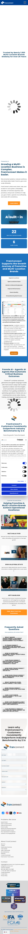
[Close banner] (25, 439)
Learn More (14, 353)
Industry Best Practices (6, 847)
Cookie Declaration (5, 872)
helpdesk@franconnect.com (8, 864)
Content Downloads (5, 855)
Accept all (14, 485)
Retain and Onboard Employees (8, 828)
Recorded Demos (5, 852)
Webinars (3, 853)
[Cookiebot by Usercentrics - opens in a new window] (17, 440)
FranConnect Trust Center (7, 856)
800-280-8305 (4, 869)
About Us (3, 844)
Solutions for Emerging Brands (8, 833)
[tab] (14, 278)
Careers (3, 845)
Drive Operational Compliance (8, 831)
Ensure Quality (4, 827)
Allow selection (14, 489)
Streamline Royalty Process (7, 830)
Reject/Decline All (14, 493)
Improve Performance (6, 825)
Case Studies (4, 848)
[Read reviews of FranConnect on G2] (13, 892)
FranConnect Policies (20, 929)
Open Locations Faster (6, 823)
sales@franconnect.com (7, 866)
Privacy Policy (4, 875)
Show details (21, 481)
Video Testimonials (5, 850)
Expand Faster (4, 822)
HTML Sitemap (14, 931)
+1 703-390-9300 (5, 871)
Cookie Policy (4, 874)
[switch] (24, 467)
